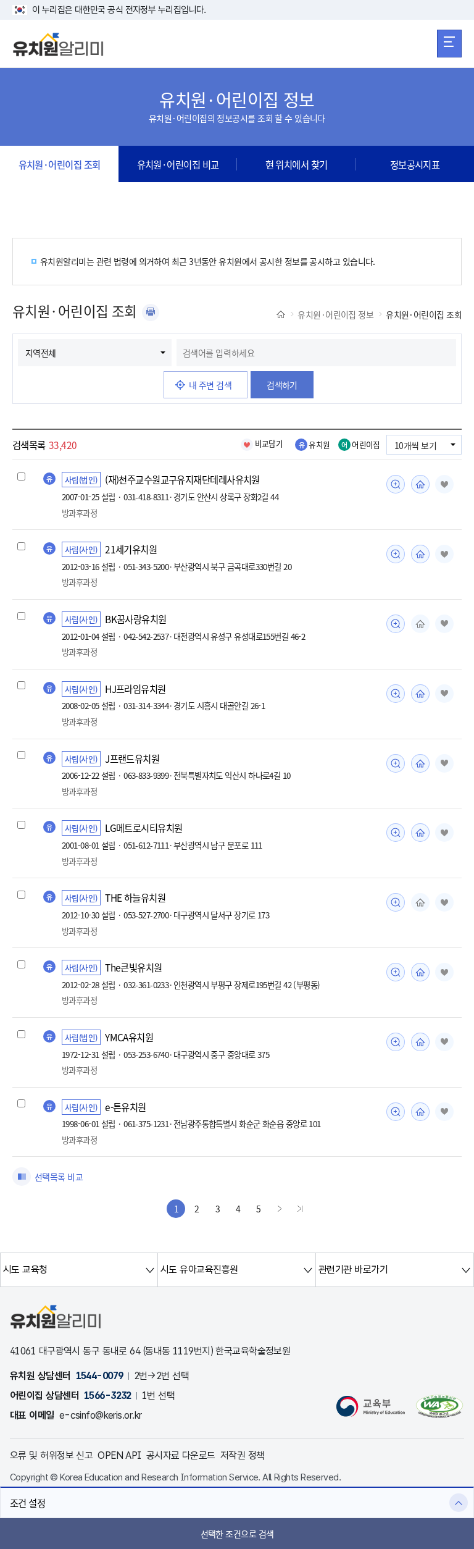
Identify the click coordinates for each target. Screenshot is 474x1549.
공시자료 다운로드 (180, 1455)
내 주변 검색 (210, 385)
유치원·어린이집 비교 (178, 164)
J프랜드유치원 (132, 758)
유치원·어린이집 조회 (60, 164)
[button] (237, 1502)
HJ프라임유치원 (135, 688)
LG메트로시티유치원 (143, 827)
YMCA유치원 (129, 1037)
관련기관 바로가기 (353, 1269)
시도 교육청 (25, 1269)
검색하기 (282, 385)
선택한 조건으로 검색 (237, 1533)
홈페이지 (420, 484)
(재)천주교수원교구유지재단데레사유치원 (182, 479)
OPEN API (119, 1455)
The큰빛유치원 (133, 967)
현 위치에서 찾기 (296, 164)
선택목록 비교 (59, 1176)
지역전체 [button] (40, 352)
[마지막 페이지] (300, 1208)
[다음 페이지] (279, 1208)
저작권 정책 (242, 1455)
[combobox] (316, 352)
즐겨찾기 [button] (444, 484)
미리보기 (395, 484)
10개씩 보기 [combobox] (415, 445)
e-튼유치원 (125, 1107)
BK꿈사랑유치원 (136, 619)
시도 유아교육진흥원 (199, 1269)
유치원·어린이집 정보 (335, 314)
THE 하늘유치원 (135, 897)
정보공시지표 (415, 164)
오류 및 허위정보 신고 (51, 1455)
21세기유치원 (131, 549)
